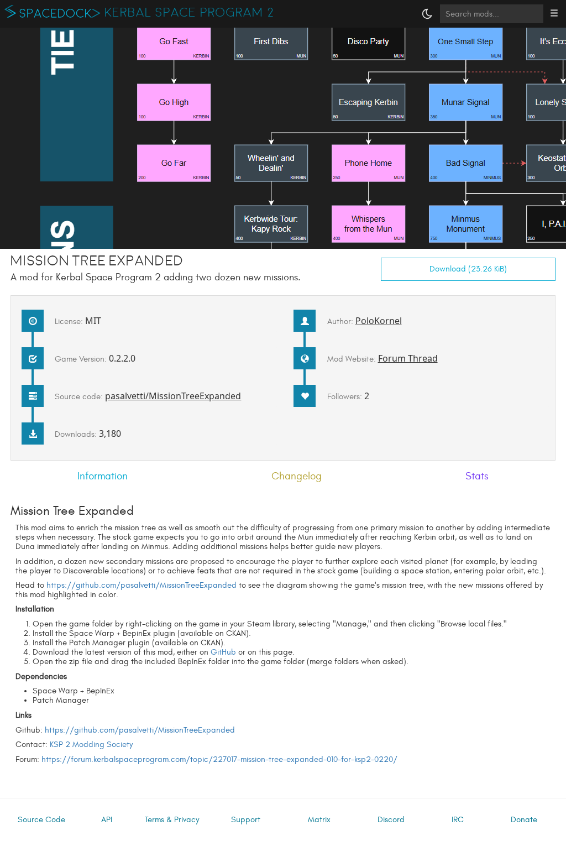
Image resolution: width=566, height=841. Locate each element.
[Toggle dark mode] (427, 14)
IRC (458, 819)
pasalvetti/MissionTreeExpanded (173, 396)
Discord (391, 819)
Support (245, 819)
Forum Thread (408, 358)
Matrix (319, 819)
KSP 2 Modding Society (91, 744)
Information (102, 476)
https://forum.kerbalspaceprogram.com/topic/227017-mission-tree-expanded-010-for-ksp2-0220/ (219, 759)
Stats (477, 476)
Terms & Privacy (172, 819)
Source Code (41, 819)
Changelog (296, 476)
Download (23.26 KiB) (468, 269)
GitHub (223, 652)
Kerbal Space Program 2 (189, 12)
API (106, 819)
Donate (524, 819)
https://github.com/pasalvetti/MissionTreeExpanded (141, 585)
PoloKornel (378, 321)
